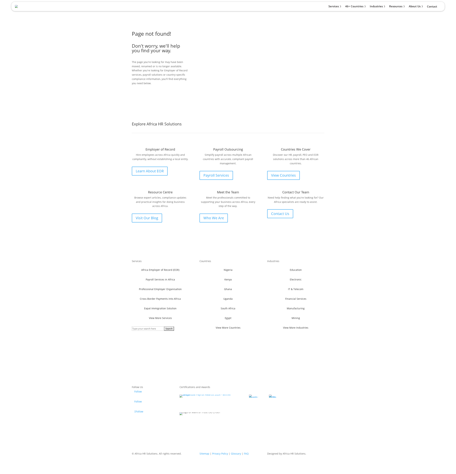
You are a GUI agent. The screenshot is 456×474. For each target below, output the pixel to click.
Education (296, 270)
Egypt (228, 318)
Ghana (228, 289)
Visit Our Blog (147, 218)
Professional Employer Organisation (160, 289)
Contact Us (280, 213)
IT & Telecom (295, 289)
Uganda (228, 298)
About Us (415, 6)
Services (333, 6)
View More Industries (295, 327)
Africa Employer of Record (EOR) (160, 270)
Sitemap (204, 453)
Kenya (228, 279)
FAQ (246, 453)
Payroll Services (216, 175)
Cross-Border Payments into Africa (160, 298)
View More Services (160, 318)
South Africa (228, 308)
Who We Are (213, 218)
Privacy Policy (220, 453)
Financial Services (295, 298)
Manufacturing (296, 308)
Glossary (236, 453)
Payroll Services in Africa (160, 279)
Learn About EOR (150, 171)
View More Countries (228, 327)
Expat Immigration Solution (160, 308)
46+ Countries (354, 6)
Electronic (296, 279)
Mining (296, 318)
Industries (376, 6)
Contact (432, 6)
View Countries (283, 175)
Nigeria (228, 270)
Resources (395, 6)
